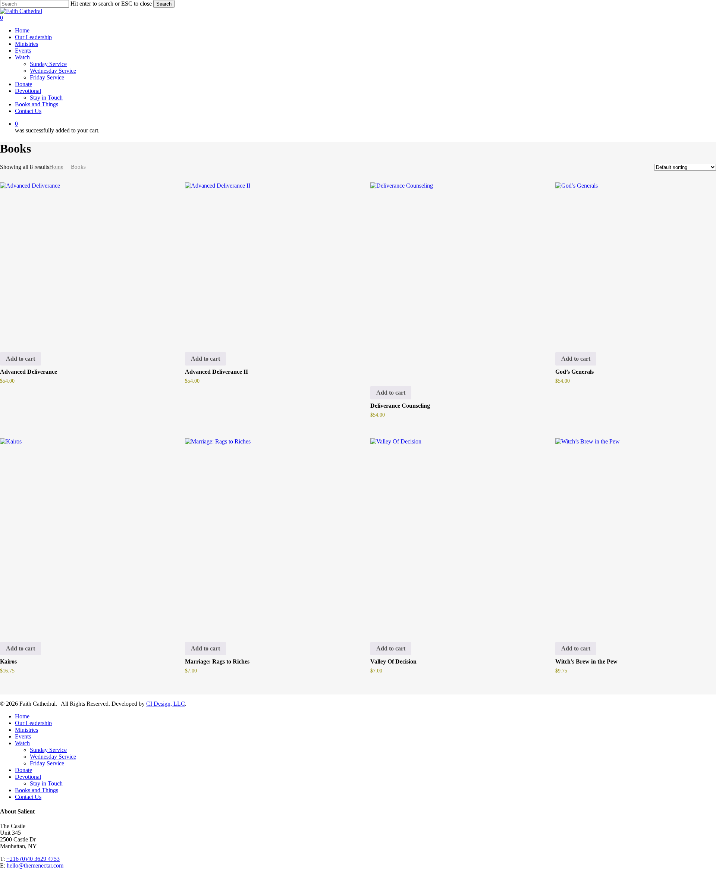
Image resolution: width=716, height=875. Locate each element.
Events (23, 736)
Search (164, 4)
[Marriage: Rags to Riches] (264, 534)
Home (56, 167)
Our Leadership (33, 723)
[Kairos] (79, 534)
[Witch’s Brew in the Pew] (634, 534)
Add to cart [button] (20, 358)
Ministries (26, 730)
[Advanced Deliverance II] (264, 261)
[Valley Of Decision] (449, 534)
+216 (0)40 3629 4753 (33, 859)
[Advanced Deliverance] (79, 261)
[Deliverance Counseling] (449, 278)
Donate (23, 770)
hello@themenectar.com (35, 865)
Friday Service (47, 763)
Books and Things (36, 790)
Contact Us (28, 797)
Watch (22, 743)
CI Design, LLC (165, 703)
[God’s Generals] (634, 261)
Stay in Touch (46, 783)
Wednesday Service (53, 756)
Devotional (28, 777)
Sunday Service (48, 750)
